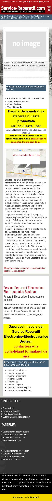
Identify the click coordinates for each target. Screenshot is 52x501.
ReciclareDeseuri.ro (11, 440)
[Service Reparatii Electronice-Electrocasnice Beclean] (26, 44)
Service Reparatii (7, 16)
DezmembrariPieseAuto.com (15, 431)
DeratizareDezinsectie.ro (13, 456)
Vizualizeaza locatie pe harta (26, 154)
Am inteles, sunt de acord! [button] (26, 497)
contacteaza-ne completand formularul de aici (28, 140)
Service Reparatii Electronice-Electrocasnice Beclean (23, 290)
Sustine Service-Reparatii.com (16, 416)
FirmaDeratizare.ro (11, 459)
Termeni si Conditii (10, 411)
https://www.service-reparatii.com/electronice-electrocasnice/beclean (25, 269)
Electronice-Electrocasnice (24, 16)
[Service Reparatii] (23, 9)
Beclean (5, 18)
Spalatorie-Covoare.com (13, 437)
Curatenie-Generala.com (13, 453)
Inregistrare (45, 1)
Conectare (34, 1)
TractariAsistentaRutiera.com (15, 450)
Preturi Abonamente (11, 413)
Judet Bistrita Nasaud (43, 16)
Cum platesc (8, 408)
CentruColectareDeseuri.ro (14, 434)
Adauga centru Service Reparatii (16, 1)
